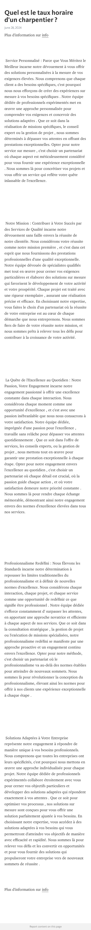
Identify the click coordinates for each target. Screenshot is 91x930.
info (45, 35)
